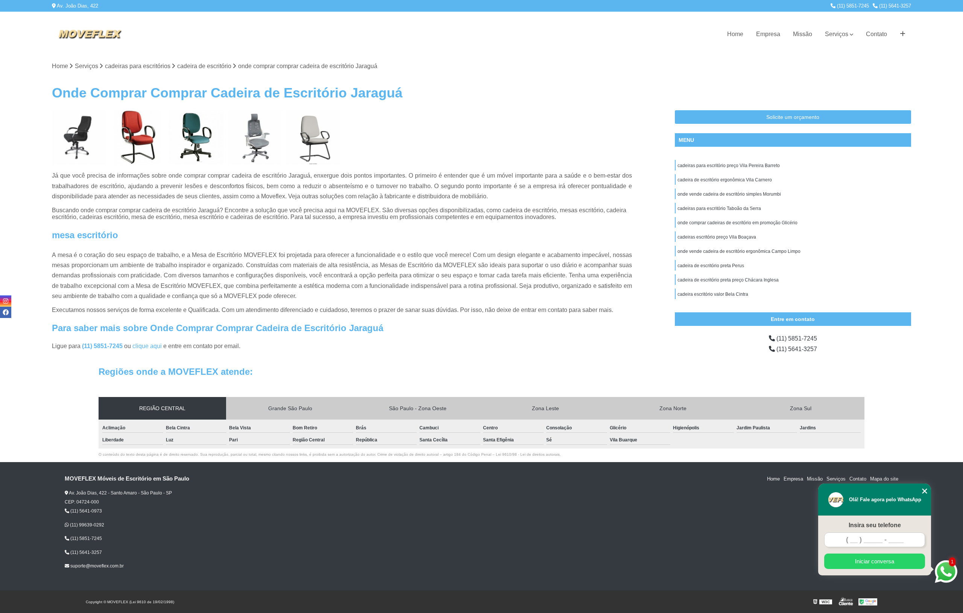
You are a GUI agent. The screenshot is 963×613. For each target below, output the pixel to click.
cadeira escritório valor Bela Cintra (712, 294)
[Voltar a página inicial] (89, 34)
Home (735, 34)
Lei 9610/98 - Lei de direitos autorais (528, 454)
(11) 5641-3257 (894, 6)
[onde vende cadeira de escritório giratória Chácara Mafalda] (79, 137)
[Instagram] (5, 301)
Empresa (768, 34)
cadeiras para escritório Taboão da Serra (719, 208)
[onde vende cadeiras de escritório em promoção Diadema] (254, 137)
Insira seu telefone (875, 525)
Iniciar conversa (874, 561)
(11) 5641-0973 (85, 511)
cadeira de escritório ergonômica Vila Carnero (724, 180)
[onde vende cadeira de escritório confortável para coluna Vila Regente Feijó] (196, 137)
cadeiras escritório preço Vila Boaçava (716, 237)
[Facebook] (5, 312)
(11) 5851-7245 (852, 6)
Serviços (836, 34)
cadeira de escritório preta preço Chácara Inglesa (728, 280)
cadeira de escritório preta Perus (710, 265)
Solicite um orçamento (792, 117)
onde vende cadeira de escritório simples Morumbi (729, 194)
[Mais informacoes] (902, 34)
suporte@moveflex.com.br (96, 566)
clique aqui (147, 346)
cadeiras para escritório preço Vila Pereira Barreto (728, 165)
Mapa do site (884, 479)
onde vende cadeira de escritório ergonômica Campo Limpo (738, 251)
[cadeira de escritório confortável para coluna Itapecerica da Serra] (137, 137)
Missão (802, 34)
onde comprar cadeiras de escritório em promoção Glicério (737, 222)
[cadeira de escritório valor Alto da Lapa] (313, 137)
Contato (876, 34)
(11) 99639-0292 (86, 525)
